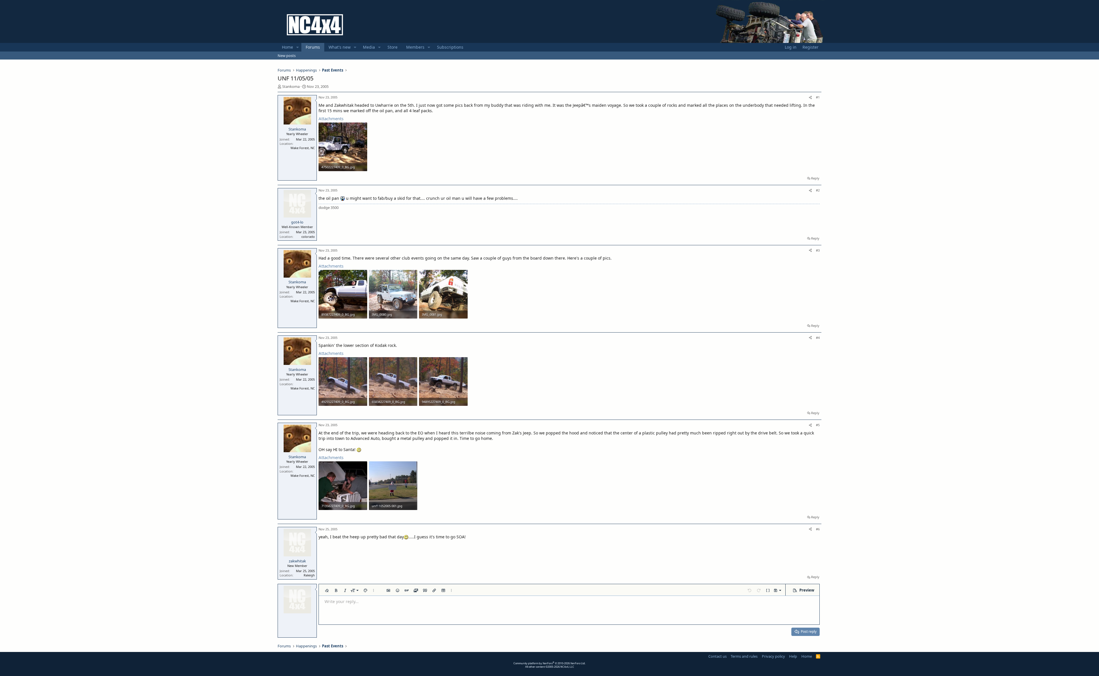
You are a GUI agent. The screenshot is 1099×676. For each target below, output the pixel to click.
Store (393, 47)
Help (793, 656)
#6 (818, 529)
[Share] (810, 97)
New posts (287, 55)
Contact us (717, 656)
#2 (818, 190)
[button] (297, 47)
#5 (818, 425)
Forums (313, 47)
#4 (818, 337)
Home (287, 47)
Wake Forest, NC (302, 148)
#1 (818, 97)
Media (369, 47)
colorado (308, 236)
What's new (340, 47)
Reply (815, 178)
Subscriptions (450, 47)
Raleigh (309, 575)
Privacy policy (773, 656)
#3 (818, 250)
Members (415, 47)
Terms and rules (744, 656)
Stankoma (291, 86)
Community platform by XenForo (549, 663)
